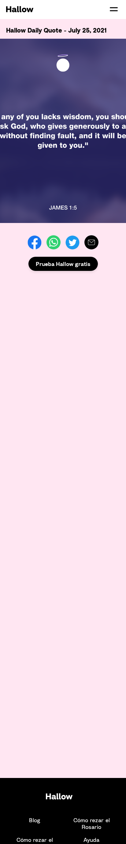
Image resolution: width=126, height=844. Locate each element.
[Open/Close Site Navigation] (114, 9)
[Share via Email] (91, 242)
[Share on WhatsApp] (53, 242)
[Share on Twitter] (72, 242)
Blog (34, 820)
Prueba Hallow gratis (63, 263)
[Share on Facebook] (35, 242)
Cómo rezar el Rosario (91, 823)
